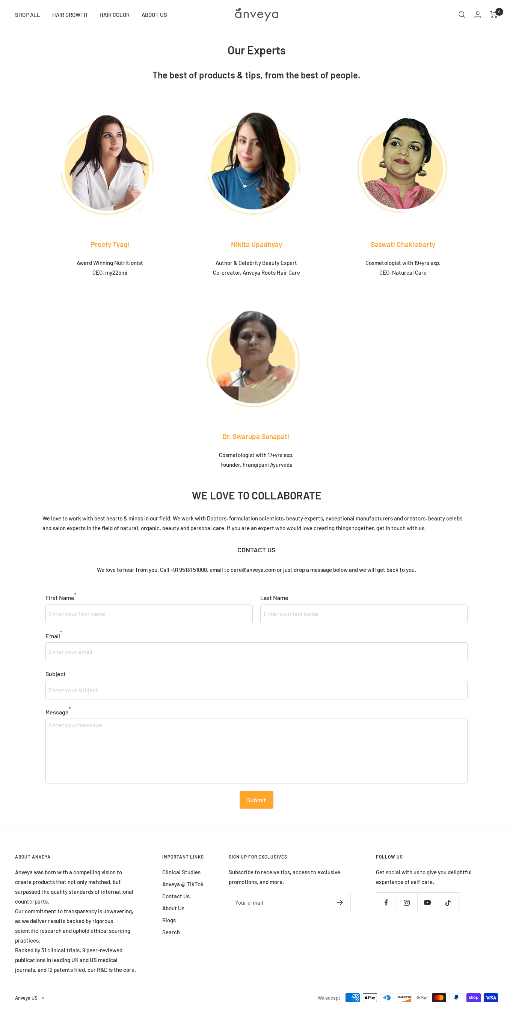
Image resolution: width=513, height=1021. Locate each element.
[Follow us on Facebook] (386, 902)
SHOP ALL (27, 14)
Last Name (274, 597)
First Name (60, 596)
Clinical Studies (181, 872)
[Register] (340, 902)
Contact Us (176, 896)
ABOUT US (154, 14)
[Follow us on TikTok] (448, 902)
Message (58, 711)
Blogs (169, 920)
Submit (256, 799)
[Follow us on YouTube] (427, 902)
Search (171, 932)
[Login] (477, 14)
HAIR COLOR (115, 14)
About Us (173, 908)
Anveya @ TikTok (183, 884)
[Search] (462, 14)
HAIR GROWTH (70, 14)
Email (53, 635)
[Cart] (494, 14)
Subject (55, 673)
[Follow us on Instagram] (407, 902)
